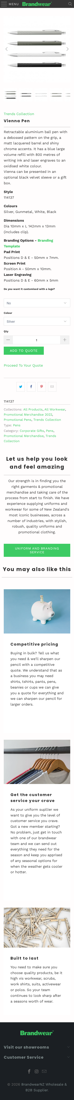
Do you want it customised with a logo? (29, 289)
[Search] (70, 4)
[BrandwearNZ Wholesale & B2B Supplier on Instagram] (37, 1071)
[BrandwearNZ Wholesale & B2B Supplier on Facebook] (29, 1071)
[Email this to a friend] (52, 387)
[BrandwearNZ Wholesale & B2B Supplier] (37, 4)
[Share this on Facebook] (31, 387)
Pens (17, 425)
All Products (33, 409)
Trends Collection (19, 114)
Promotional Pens (17, 420)
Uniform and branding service (37, 550)
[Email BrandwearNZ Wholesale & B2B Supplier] (44, 1071)
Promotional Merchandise (24, 436)
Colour (8, 312)
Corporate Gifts (32, 431)
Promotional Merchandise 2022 (28, 414)
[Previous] (7, 49)
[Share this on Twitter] (20, 387)
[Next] (67, 49)
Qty (6, 331)
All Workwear (54, 409)
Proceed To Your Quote (23, 365)
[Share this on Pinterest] (41, 387)
